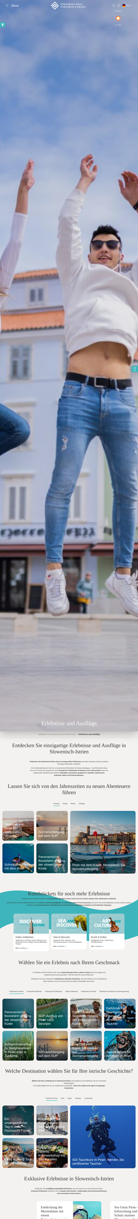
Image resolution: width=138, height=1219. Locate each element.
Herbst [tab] (65, 803)
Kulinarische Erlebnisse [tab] (53, 991)
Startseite (42, 734)
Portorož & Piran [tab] (52, 1098)
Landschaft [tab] (88, 1098)
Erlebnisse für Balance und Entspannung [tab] (114, 991)
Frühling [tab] (82, 803)
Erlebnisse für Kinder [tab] (88, 991)
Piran (80, 1207)
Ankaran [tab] (78, 1098)
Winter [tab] (73, 803)
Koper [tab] (69, 1098)
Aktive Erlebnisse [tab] (71, 991)
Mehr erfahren (21, 948)
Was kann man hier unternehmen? (62, 734)
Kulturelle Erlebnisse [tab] (34, 991)
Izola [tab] (62, 1098)
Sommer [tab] (56, 803)
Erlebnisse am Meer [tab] (16, 991)
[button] (2, 24)
